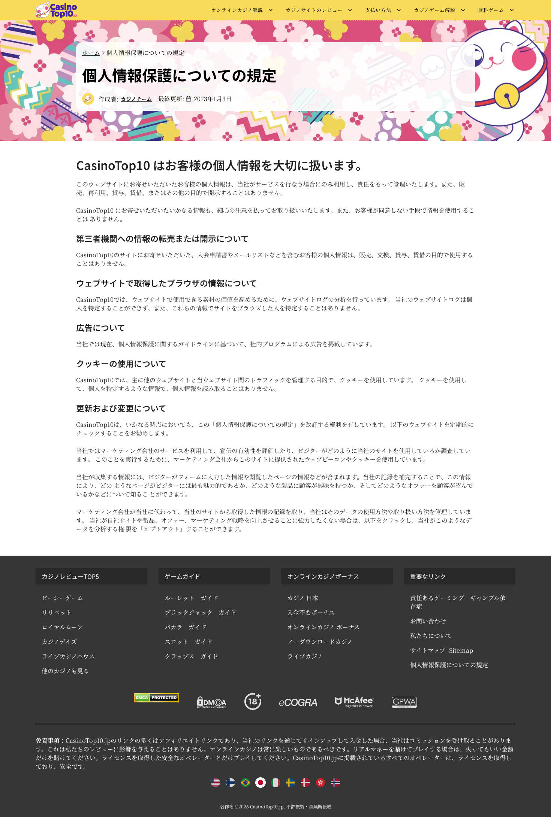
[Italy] (275, 782)
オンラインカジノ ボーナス (323, 627)
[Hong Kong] (320, 782)
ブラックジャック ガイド (201, 612)
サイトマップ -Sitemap (441, 650)
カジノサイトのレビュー (314, 9)
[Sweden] (290, 782)
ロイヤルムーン (62, 627)
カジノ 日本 (302, 597)
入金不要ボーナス (311, 612)
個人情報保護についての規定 (449, 664)
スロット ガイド (189, 641)
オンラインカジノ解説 (237, 9)
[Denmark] (305, 782)
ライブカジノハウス (68, 656)
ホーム (91, 52)
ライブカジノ (305, 656)
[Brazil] (245, 782)
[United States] (215, 782)
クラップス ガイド (191, 656)
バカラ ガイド (186, 627)
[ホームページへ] (56, 9)
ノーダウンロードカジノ (320, 641)
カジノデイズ (59, 641)
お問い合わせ (428, 621)
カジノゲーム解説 (434, 9)
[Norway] (335, 782)
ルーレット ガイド (192, 597)
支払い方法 (378, 9)
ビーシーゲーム (62, 597)
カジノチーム (136, 99)
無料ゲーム (491, 9)
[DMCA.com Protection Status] (156, 697)
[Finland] (230, 782)
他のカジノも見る (65, 670)
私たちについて (431, 635)
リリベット (57, 612)
